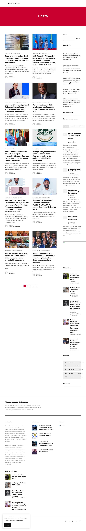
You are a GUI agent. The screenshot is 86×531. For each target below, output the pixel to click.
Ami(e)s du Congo (76, 313)
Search (65, 34)
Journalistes (73, 223)
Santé (79, 334)
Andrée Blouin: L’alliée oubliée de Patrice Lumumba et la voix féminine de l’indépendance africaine (75, 306)
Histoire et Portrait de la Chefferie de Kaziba (45, 434)
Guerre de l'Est (75, 283)
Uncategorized (43, 148)
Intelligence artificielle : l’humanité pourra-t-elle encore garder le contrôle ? (46, 427)
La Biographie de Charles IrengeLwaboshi (46, 450)
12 (36, 286)
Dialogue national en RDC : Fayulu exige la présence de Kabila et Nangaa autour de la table (72, 91)
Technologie (73, 142)
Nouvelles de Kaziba (22, 102)
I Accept (8, 525)
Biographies (74, 295)
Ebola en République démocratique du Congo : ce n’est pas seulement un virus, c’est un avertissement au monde (75, 326)
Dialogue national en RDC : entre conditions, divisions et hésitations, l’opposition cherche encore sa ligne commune (44, 258)
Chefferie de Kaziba (74, 175)
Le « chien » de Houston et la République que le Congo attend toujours (75, 343)
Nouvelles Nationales (45, 102)
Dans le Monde (16, 53)
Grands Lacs (47, 53)
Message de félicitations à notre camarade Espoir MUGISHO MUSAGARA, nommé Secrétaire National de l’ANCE (44, 205)
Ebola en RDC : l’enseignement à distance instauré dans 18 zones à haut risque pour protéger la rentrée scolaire (71, 81)
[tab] (66, 126)
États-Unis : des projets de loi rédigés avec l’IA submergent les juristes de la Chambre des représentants (71, 56)
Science (77, 199)
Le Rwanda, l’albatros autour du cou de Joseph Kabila (75, 276)
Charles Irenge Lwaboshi (14, 226)
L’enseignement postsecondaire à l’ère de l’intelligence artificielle (46, 443)
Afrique (42, 53)
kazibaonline (12, 77)
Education (15, 102)
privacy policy (11, 520)
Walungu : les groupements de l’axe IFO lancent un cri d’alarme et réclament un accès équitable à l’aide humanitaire (44, 156)
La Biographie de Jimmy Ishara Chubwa (75, 289)
